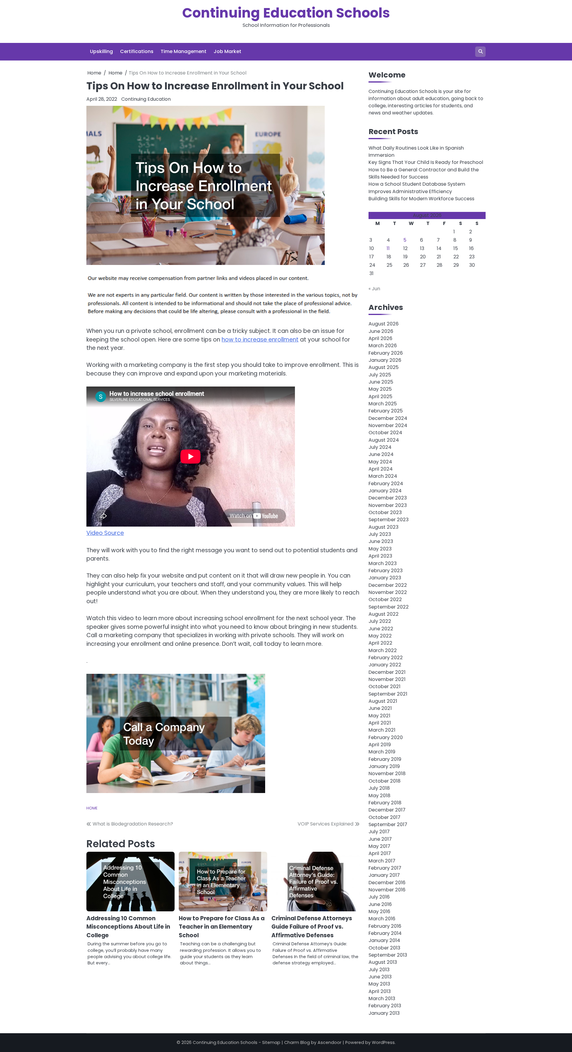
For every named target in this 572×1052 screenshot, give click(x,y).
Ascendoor (329, 1042)
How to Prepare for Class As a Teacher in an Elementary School (222, 926)
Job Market (227, 51)
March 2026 (383, 345)
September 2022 (389, 606)
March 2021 (382, 730)
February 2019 (385, 759)
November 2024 (388, 425)
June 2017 (380, 839)
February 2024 (386, 483)
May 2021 (379, 715)
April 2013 (380, 991)
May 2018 (379, 795)
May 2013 (379, 983)
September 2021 (388, 694)
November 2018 (387, 773)
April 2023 (380, 556)
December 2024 (388, 418)
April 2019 (380, 744)
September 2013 (388, 955)
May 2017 (379, 846)
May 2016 (379, 911)
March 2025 (383, 403)
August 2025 (384, 367)
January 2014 (384, 940)
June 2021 (380, 708)
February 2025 (386, 410)
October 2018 (384, 781)
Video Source (105, 533)
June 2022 (381, 628)
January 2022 (385, 664)
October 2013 (384, 947)
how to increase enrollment (260, 340)
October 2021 (384, 686)
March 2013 (382, 998)
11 (388, 248)
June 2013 (380, 976)
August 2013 (383, 962)
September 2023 (389, 519)
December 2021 (387, 672)
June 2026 (381, 331)
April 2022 (380, 643)
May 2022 (380, 635)
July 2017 (379, 831)
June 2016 (380, 904)
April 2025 (380, 396)
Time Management (183, 51)
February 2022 (386, 657)
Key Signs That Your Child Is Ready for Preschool (426, 162)
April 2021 (380, 722)
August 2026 (384, 323)
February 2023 (386, 570)
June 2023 (381, 541)
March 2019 (382, 751)
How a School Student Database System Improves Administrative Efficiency (417, 188)
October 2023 (385, 512)
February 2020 (386, 737)
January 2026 (385, 360)
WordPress (383, 1042)
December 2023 (388, 497)
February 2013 (385, 1005)
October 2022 (385, 599)
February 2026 (386, 353)
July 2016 (379, 896)
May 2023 (380, 548)
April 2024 (381, 469)
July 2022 (380, 621)
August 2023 (384, 527)
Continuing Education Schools (286, 13)
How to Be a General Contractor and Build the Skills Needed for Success (424, 173)
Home (91, 808)
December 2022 (388, 585)
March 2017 (382, 860)
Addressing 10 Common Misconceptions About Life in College (128, 926)
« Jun (374, 288)
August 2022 (384, 614)
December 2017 (387, 809)
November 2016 (387, 889)
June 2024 (381, 454)
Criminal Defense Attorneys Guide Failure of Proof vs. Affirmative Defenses (311, 926)
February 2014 (385, 933)
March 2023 (383, 563)
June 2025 (381, 381)
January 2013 (384, 1013)
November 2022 (388, 592)
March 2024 (383, 476)
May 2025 (380, 389)
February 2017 (385, 868)
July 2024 (380, 447)
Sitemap (271, 1042)
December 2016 (387, 882)
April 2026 (380, 338)
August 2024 (384, 440)
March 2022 (383, 650)
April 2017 (380, 853)
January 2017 (384, 875)
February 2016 (385, 926)
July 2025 (380, 374)
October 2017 (384, 817)
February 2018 (385, 802)
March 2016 (382, 918)
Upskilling (101, 51)
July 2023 (380, 534)
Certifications (136, 51)
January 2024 (385, 490)
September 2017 (388, 824)
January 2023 (385, 577)
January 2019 (384, 766)
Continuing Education (146, 99)
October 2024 (385, 432)
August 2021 (383, 701)
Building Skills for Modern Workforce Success (421, 198)
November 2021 (387, 679)
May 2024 (380, 461)
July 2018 (379, 788)
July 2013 (379, 969)
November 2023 (388, 505)
